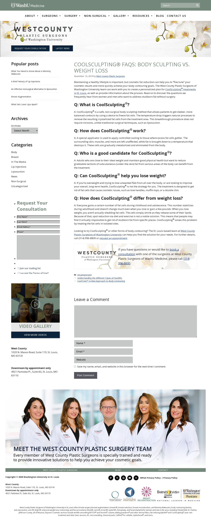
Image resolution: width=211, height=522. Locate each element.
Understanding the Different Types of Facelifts (99, 278)
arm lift (31, 510)
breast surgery (85, 507)
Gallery (119, 15)
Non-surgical (95, 15)
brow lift (104, 510)
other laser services (78, 515)
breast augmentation (100, 507)
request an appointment (113, 238)
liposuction (22, 510)
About (30, 15)
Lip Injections (18, 166)
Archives (16, 125)
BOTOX (92, 512)
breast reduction (125, 507)
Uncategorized (19, 186)
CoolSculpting (178, 512)
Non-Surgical (18, 181)
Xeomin (104, 512)
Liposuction (18, 171)
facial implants (136, 510)
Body (14, 152)
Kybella (164, 512)
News (14, 176)
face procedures (80, 510)
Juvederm (125, 512)
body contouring (178, 507)
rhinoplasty (121, 510)
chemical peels (109, 515)
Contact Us (176, 15)
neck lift (97, 510)
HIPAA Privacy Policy (150, 477)
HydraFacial (138, 515)
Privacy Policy (170, 477)
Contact (163, 470)
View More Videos (35, 334)
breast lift (113, 507)
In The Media (18, 161)
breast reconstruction (141, 507)
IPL (88, 515)
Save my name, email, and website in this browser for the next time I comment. (121, 366)
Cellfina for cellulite (124, 515)
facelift (90, 510)
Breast (15, 157)
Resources (140, 15)
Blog (160, 15)
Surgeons (50, 15)
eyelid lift (112, 510)
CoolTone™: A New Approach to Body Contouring (101, 281)
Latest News (62, 48)
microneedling (96, 515)
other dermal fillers (141, 512)
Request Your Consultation (30, 48)
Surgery (71, 15)
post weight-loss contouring (57, 510)
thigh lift (38, 510)
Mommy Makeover (162, 507)
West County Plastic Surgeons (60, 470)
